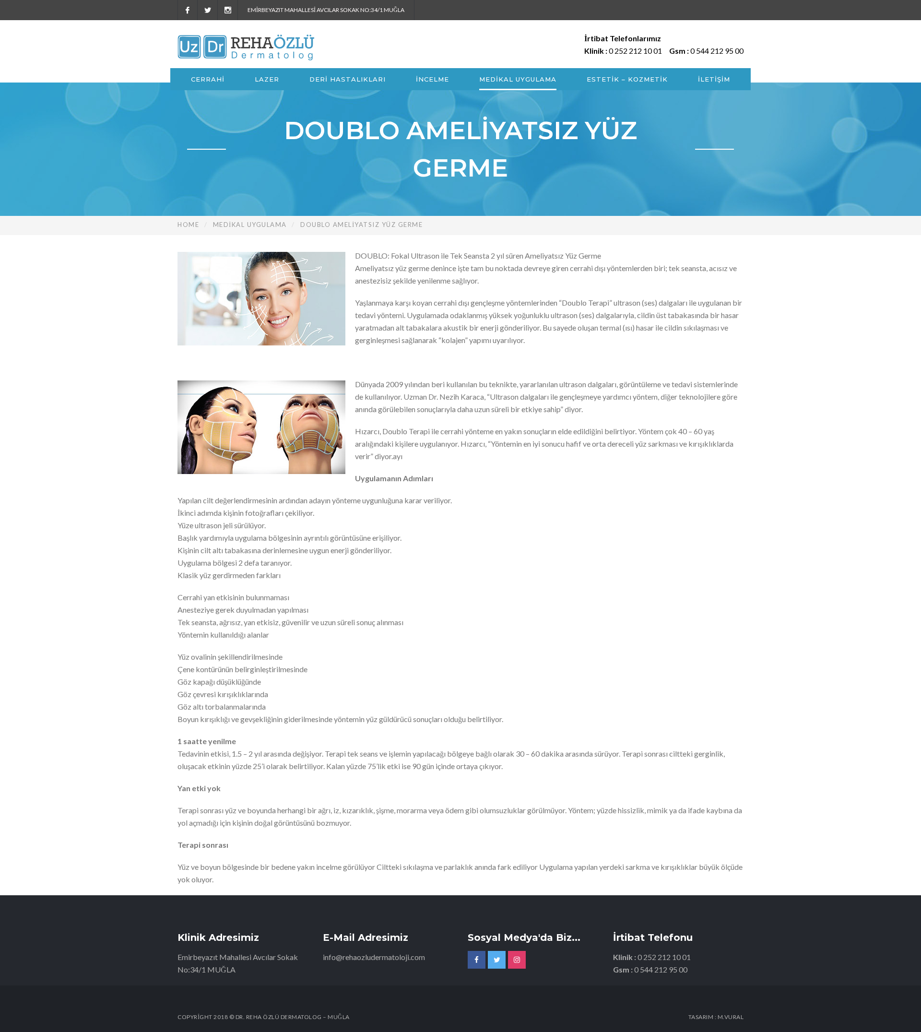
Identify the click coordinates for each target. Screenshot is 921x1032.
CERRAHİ (207, 79)
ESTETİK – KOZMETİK (627, 79)
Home (188, 224)
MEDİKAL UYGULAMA (517, 79)
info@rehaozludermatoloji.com (374, 956)
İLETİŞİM (714, 79)
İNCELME (432, 79)
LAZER (267, 79)
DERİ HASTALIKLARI (347, 79)
